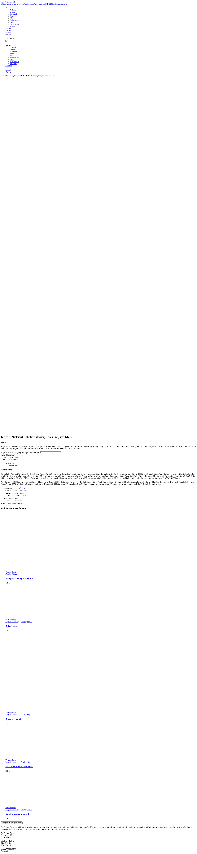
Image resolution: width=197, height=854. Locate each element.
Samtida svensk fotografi (17, 814)
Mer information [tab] (11, 465)
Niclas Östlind (14, 457)
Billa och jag (11, 626)
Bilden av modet (13, 719)
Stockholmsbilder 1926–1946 (19, 766)
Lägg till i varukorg (8, 455)
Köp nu (14, 574)
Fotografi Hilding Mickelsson (19, 578)
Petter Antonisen (21, 493)
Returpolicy (5, 851)
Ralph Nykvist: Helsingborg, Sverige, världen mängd (20, 453)
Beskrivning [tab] (9, 463)
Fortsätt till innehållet (8, 2)
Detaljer (8, 574)
